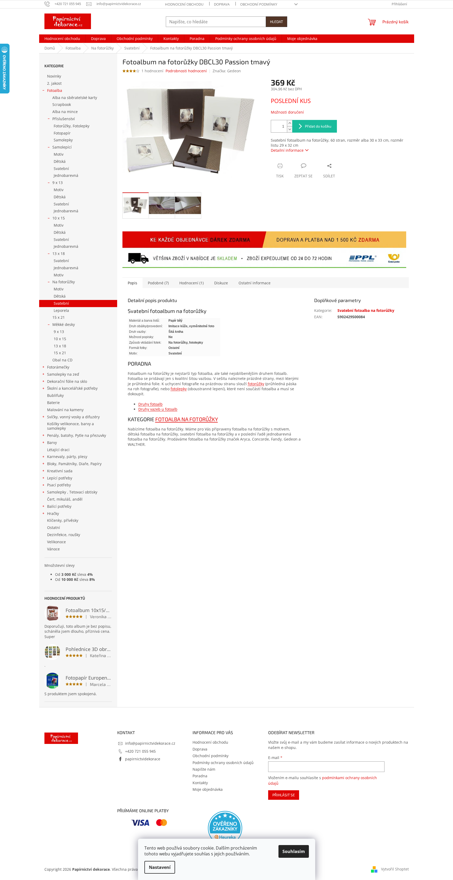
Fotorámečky (58, 367)
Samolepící (62, 147)
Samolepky (63, 139)
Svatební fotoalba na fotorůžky (365, 310)
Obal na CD (62, 359)
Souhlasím (293, 851)
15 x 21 (58, 317)
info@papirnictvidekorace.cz (150, 743)
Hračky (53, 513)
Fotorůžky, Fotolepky (71, 125)
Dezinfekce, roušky (63, 534)
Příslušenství (63, 118)
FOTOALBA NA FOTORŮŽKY (186, 419)
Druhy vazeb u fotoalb (157, 409)
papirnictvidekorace (142, 758)
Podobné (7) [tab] (158, 282)
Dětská (60, 161)
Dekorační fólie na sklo (67, 381)
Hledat (276, 21)
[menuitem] (62, 38)
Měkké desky (63, 324)
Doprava (222, 4)
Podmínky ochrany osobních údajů (223, 762)
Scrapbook (61, 104)
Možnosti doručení (287, 112)
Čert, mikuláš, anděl (65, 499)
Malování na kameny (65, 409)
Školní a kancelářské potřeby (72, 388)
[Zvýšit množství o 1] (289, 123)
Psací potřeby (59, 484)
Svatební (61, 168)
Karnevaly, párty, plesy (67, 456)
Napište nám (204, 769)
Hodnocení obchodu (184, 4)
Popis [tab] (132, 282)
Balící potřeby (59, 506)
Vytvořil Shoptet (395, 868)
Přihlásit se (283, 795)
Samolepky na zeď (63, 374)
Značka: (227, 70)
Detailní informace (287, 150)
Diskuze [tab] (221, 282)
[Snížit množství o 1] (289, 129)
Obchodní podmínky (258, 4)
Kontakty (200, 782)
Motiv (58, 154)
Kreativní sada (59, 470)
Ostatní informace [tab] (255, 282)
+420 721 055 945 (140, 751)
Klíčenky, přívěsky (62, 520)
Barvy (52, 442)
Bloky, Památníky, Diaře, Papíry (74, 463)
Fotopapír (62, 133)
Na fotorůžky (63, 281)
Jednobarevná (66, 175)
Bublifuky (55, 395)
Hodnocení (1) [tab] (191, 282)
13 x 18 (58, 253)
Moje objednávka (208, 789)
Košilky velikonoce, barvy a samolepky (70, 426)
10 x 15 (58, 218)
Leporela (61, 310)
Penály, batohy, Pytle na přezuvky (76, 435)
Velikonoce (56, 541)
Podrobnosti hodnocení (186, 70)
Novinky (54, 76)
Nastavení (160, 867)
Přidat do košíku (318, 126)
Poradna (200, 775)
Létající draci (58, 449)
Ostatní (53, 527)
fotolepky (179, 388)
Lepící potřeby (59, 478)
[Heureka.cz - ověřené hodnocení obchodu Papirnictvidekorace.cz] (225, 828)
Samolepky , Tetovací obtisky (72, 492)
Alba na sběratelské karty (74, 97)
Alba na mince (65, 111)
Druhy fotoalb (150, 404)
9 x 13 (57, 182)
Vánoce (53, 548)
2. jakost (54, 83)
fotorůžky (256, 383)
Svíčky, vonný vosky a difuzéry (73, 416)
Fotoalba (54, 90)
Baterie (53, 402)
